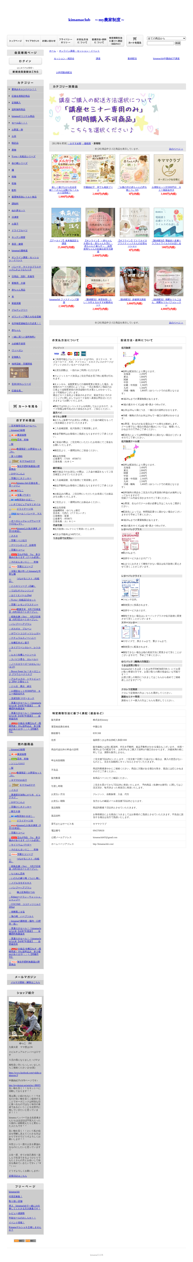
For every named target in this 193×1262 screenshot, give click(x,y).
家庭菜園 (16, 303)
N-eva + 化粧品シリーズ (23, 156)
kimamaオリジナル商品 (23, 116)
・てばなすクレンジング (21, 590)
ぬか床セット (18, 210)
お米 (14, 136)
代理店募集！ (15, 1196)
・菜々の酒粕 (15, 456)
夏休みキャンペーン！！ (24, 89)
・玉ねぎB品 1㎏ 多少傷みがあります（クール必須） (25, 556)
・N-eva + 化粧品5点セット (22, 600)
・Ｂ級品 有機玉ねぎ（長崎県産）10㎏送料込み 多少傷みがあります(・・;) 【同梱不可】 (25, 727)
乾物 (14, 183)
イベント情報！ (17, 1222)
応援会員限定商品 (21, 96)
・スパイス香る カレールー (23, 659)
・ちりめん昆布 (17, 873)
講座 (98, 58)
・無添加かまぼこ (22, 499)
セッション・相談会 (64, 58)
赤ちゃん (16, 330)
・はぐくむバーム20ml (20, 595)
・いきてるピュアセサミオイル (25, 504)
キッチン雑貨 (18, 237)
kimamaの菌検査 (20, 250)
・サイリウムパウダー (20, 844)
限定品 (15, 143)
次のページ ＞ (176, 149)
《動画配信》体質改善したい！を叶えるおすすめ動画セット (98, 302)
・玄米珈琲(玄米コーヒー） (23, 425)
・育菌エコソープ (21, 566)
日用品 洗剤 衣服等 (23, 276)
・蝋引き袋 (14, 811)
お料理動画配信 (64, 72)
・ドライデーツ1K (21, 509)
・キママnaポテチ (22, 461)
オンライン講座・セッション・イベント (79, 51)
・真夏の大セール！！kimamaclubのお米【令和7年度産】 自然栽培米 (25, 716)
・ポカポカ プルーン (20, 628)
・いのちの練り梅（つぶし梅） (25, 878)
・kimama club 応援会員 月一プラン (24, 484)
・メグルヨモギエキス (20, 883)
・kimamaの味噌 (17, 430)
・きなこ (16, 490)
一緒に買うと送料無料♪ (23, 337)
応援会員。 (17, 390)
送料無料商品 (18, 109)
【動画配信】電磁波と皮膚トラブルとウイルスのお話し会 (166, 242)
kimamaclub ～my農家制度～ (96, 19)
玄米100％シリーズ (21, 384)
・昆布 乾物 (18, 439)
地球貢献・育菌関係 (22, 363)
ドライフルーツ (20, 230)
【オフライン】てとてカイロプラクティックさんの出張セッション (132, 243)
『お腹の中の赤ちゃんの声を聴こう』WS (132, 188)
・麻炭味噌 (17, 435)
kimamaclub (14, 1191)
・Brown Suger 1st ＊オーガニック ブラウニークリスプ (25, 673)
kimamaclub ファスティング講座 (64, 301)
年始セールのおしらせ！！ (22, 1218)
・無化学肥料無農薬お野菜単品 (24, 963)
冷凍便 (15, 217)
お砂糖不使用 (18, 343)
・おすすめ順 (74, 143)
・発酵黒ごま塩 (17, 911)
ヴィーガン (17, 350)
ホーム (52, 51)
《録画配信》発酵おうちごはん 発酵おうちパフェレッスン (166, 302)
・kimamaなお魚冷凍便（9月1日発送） (25, 530)
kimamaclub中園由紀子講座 (166, 58)
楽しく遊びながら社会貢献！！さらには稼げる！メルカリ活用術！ (64, 190)
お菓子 (15, 223)
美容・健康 (17, 244)
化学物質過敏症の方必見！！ (26, 323)
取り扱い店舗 (15, 1201)
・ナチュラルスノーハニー (22, 638)
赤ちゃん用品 (18, 290)
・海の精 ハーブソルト (21, 916)
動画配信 (132, 58)
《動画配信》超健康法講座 (132, 299)
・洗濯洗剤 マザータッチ (21, 698)
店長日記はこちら (18, 1176)
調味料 (15, 203)
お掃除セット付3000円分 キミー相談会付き (166, 188)
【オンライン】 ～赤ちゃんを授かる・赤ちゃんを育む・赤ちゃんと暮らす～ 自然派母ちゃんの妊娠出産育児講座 (98, 246)
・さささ (13, 536)
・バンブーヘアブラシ (20, 624)
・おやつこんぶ (17, 473)
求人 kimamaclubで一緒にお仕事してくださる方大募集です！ (25, 1207)
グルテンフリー (20, 310)
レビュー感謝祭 (17, 1213)
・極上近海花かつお (22, 892)
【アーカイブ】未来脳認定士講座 (64, 242)
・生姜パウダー (20, 495)
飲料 (14, 190)
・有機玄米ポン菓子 (19, 642)
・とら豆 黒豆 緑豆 (20, 686)
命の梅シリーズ (20, 163)
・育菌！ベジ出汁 (18, 540)
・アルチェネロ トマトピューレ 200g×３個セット (25, 680)
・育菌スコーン (17, 550)
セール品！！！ (20, 123)
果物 (14, 150)
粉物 (14, 176)
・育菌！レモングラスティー (23, 604)
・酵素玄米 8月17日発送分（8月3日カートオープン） (25, 610)
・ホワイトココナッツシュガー (25, 633)
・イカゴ (13, 790)
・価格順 (86, 143)
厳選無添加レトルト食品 (24, 196)
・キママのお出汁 (18, 780)
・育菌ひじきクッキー (20, 478)
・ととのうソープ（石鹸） (22, 586)
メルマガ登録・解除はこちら (25, 982)
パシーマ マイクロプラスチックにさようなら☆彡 (25, 268)
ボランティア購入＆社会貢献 (26, 316)
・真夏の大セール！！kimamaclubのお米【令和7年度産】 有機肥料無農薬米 (25, 706)
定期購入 (16, 102)
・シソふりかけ (17, 763)
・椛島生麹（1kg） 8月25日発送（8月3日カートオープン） (25, 618)
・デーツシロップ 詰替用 (22, 545)
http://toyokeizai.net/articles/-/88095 (25, 1085)
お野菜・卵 (17, 129)
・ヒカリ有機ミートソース (22, 654)
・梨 (11, 444)
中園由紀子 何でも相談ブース (98, 188)
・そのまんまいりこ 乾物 (23, 562)
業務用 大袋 (18, 283)
